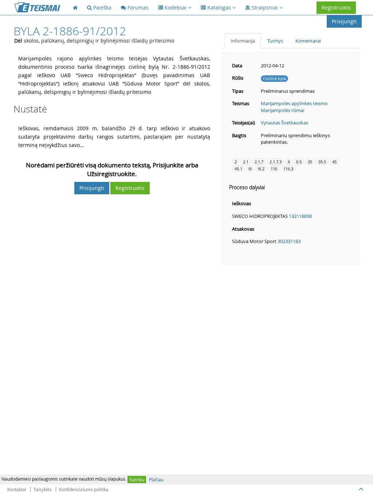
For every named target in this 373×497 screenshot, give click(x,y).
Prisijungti (344, 21)
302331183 (289, 241)
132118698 (300, 216)
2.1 (245, 161)
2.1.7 (259, 161)
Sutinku (136, 479)
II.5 (299, 161)
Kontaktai (16, 489)
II (289, 161)
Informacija (243, 40)
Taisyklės (43, 489)
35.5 (322, 161)
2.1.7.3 (276, 161)
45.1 (238, 168)
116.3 (288, 168)
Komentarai (308, 40)
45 (334, 161)
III (250, 168)
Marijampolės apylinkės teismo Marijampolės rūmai (294, 107)
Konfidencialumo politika (84, 489)
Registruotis (336, 7)
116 (274, 168)
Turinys (275, 40)
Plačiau (156, 479)
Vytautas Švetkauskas (284, 122)
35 (310, 161)
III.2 (261, 168)
